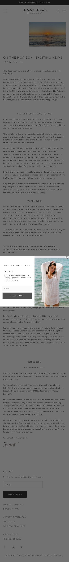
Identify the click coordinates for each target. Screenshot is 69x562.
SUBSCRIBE (17, 295)
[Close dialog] (67, 258)
